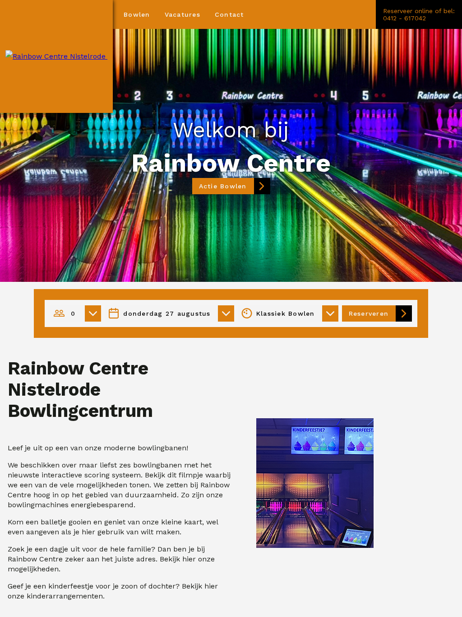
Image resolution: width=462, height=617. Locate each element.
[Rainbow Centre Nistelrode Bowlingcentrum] (56, 56)
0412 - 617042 (404, 18)
